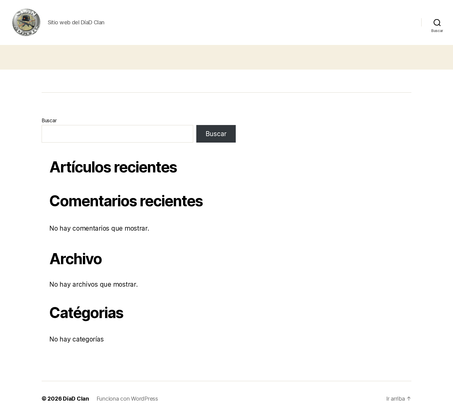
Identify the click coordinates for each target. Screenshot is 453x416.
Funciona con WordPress (127, 398)
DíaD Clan (76, 398)
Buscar (49, 120)
